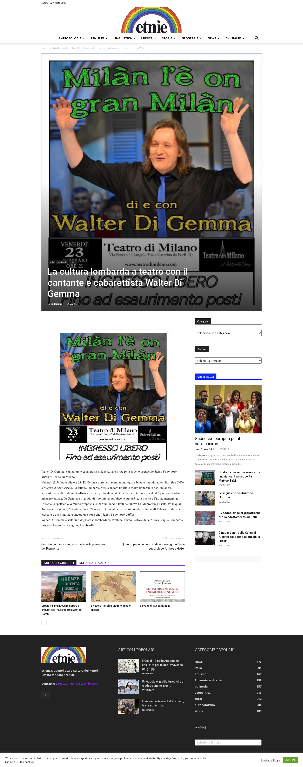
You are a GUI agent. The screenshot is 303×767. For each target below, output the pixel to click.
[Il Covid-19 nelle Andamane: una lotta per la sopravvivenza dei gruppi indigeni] (128, 666)
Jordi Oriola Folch (204, 449)
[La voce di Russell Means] (162, 586)
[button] (257, 39)
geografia (190, 38)
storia (167, 38)
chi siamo (233, 38)
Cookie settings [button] (270, 760)
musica (147, 38)
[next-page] (50, 622)
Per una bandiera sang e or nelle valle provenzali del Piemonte (73, 546)
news (212, 38)
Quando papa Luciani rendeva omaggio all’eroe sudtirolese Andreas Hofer (153, 546)
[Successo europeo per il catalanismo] (228, 409)
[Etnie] (151, 19)
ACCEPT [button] (290, 760)
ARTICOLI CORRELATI (59, 562)
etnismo (97, 38)
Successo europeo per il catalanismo (217, 441)
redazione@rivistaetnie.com (78, 683)
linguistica (122, 38)
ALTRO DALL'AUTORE (94, 562)
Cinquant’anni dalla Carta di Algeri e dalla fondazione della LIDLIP (239, 537)
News (72, 262)
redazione (56, 303)
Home (44, 48)
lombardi (62, 262)
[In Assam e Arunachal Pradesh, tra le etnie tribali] (128, 706)
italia (65, 48)
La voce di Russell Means (155, 605)
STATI (55, 48)
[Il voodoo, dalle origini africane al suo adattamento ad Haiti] (205, 518)
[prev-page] (44, 622)
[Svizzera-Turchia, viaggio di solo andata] (113, 586)
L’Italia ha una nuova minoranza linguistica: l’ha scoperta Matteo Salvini (61, 609)
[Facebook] (45, 695)
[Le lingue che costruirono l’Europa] (205, 498)
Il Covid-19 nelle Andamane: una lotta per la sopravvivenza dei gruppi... (162, 665)
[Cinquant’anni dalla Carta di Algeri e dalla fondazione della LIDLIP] (205, 538)
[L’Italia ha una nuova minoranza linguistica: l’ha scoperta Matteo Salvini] (63, 586)
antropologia (70, 38)
